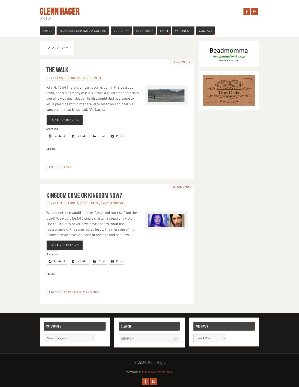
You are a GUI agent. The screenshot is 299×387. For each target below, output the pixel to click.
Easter (68, 167)
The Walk (57, 70)
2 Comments (182, 61)
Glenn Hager (60, 11)
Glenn (58, 78)
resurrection (91, 292)
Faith (97, 78)
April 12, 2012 (78, 78)
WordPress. (165, 371)
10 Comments (182, 187)
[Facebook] (246, 11)
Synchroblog (112, 203)
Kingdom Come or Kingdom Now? (84, 195)
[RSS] (254, 11)
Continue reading (64, 120)
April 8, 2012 (77, 203)
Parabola (148, 371)
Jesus (77, 292)
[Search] (175, 339)
